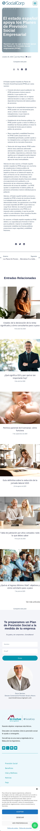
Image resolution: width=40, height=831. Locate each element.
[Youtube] (15, 748)
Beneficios (9, 768)
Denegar (20, 817)
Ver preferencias (20, 823)
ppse (29, 57)
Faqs (7, 782)
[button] (37, 789)
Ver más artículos (33, 602)
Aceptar (20, 812)
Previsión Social (11, 763)
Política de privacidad (25, 828)
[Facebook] (11, 748)
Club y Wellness (11, 773)
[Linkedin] (3, 748)
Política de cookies (12, 828)
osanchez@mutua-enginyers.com (20, 698)
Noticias (8, 778)
